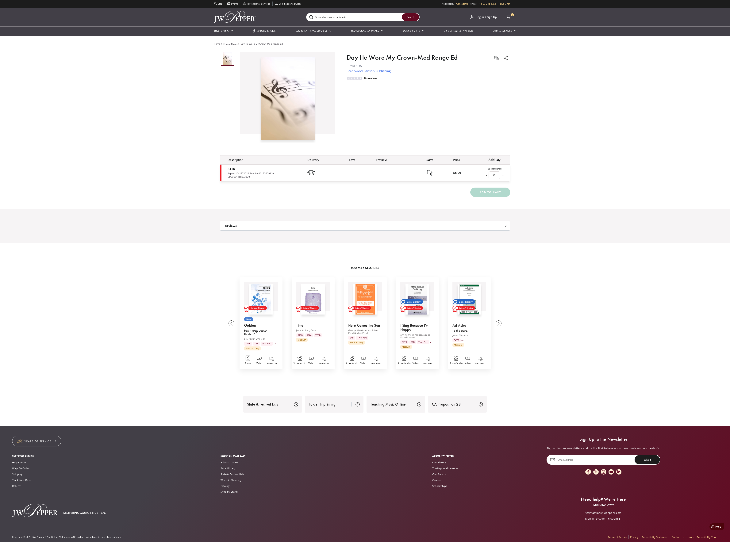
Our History (439, 462)
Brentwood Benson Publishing (369, 71)
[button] (223, 30)
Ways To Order (20, 468)
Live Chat (505, 3)
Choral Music (230, 44)
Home (217, 43)
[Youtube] (611, 472)
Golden (250, 325)
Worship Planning (231, 480)
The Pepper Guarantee (445, 468)
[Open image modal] (288, 100)
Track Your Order (22, 480)
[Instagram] (603, 472)
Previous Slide (231, 323)
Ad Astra (459, 325)
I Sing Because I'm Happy (414, 327)
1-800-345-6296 (487, 3)
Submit (647, 459)
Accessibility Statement (655, 537)
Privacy (634, 537)
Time (299, 325)
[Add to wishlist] (496, 58)
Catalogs (225, 486)
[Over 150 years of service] (36, 441)
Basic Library (228, 468)
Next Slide (498, 323)
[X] (596, 472)
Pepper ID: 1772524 (238, 173)
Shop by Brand (229, 491)
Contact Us (462, 3)
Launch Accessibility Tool (702, 537)
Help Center (19, 462)
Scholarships (439, 486)
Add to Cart (490, 192)
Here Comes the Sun (364, 325)
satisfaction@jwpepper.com (603, 512)
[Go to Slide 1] (227, 59)
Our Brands (439, 474)
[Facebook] (588, 472)
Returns (16, 486)
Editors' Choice (229, 462)
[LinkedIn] (618, 472)
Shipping (17, 474)
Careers (436, 480)
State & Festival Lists (232, 474)
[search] (311, 17)
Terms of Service (617, 537)
